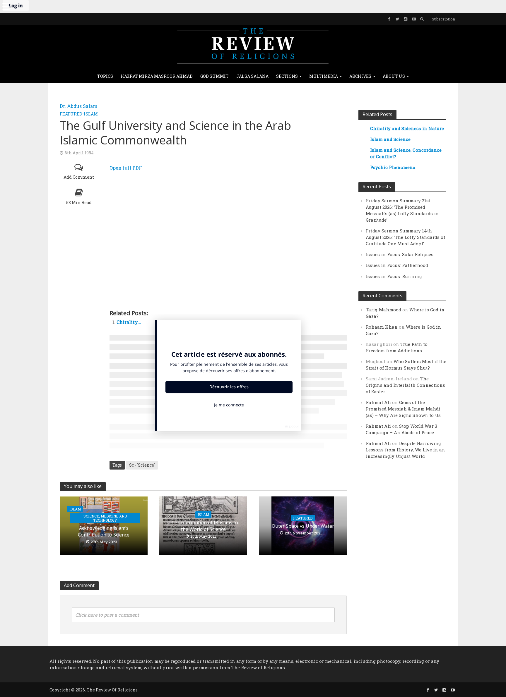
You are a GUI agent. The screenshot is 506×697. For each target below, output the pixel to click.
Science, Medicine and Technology (105, 518)
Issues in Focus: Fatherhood (397, 265)
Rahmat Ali (378, 402)
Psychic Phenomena (393, 167)
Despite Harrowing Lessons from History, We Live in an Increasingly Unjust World (405, 449)
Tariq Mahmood (383, 310)
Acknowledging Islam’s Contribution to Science (103, 531)
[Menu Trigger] (6, 6)
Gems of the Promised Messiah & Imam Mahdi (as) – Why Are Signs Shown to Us (403, 408)
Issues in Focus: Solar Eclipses (399, 254)
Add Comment (79, 177)
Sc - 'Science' (142, 465)
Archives (360, 76)
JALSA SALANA (252, 76)
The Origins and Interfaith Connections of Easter (405, 385)
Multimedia (323, 76)
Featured (71, 114)
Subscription (443, 19)
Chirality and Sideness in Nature (407, 128)
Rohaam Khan (382, 327)
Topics (105, 76)
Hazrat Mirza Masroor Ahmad (157, 76)
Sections (287, 76)
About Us (394, 76)
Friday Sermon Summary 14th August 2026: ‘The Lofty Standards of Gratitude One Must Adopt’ (405, 237)
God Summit (214, 76)
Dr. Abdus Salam (79, 106)
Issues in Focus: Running (394, 276)
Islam (91, 114)
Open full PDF (126, 168)
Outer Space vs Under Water (303, 526)
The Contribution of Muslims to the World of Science (203, 525)
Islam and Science (390, 139)
